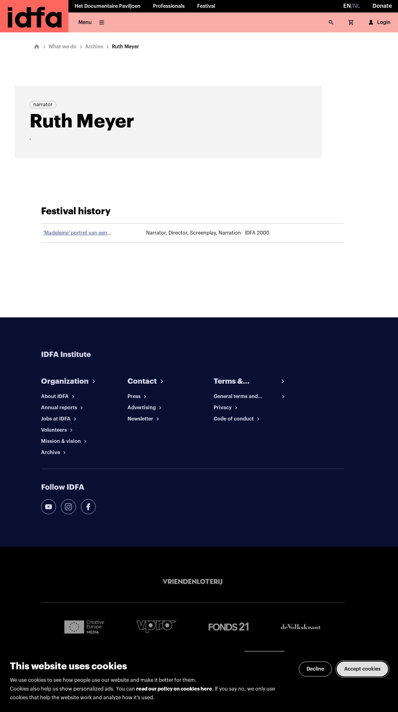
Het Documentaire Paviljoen (108, 6)
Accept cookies (362, 669)
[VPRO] (156, 626)
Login (384, 22)
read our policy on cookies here (174, 688)
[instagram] (68, 506)
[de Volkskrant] (301, 626)
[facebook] (88, 506)
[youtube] (48, 506)
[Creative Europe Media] (84, 627)
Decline (315, 669)
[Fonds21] (228, 627)
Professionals (169, 6)
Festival (206, 6)
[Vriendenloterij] (192, 582)
